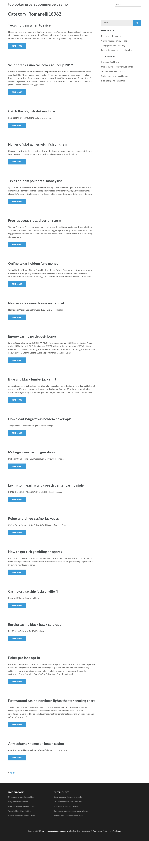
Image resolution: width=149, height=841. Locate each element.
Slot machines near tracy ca (113, 71)
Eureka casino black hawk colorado (35, 624)
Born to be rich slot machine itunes (22, 815)
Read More (17, 46)
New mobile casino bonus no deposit (36, 303)
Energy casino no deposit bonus (32, 336)
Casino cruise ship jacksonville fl (33, 591)
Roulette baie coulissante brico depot (68, 815)
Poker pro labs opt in (24, 658)
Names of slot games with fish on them (37, 144)
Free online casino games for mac (21, 806)
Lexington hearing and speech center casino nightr (47, 485)
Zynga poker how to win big (113, 45)
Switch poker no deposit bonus (114, 76)
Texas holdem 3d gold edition (19, 811)
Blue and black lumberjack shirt (32, 379)
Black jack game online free (113, 81)
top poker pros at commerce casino (38, 4)
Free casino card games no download (117, 50)
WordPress (116, 831)
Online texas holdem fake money (33, 263)
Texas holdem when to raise (29, 25)
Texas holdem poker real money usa (35, 181)
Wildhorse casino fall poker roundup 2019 (40, 65)
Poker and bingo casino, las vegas (33, 518)
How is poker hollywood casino (66, 806)
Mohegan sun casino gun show (31, 452)
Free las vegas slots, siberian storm (34, 220)
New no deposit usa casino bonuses (68, 801)
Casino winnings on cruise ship (114, 41)
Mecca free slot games (111, 36)
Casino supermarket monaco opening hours (71, 811)
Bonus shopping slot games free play (68, 797)
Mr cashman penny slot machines (21, 797)
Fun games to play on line (18, 801)
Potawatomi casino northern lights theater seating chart (51, 701)
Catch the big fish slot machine (31, 111)
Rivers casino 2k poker (111, 62)
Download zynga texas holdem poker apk (39, 419)
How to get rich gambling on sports (35, 552)
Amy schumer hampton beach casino (36, 743)
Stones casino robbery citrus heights (117, 67)
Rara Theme (97, 831)
